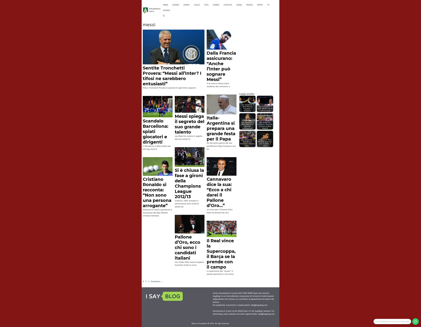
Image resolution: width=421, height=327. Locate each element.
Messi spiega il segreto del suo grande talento (189, 124)
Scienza (166, 10)
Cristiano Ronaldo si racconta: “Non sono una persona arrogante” (157, 192)
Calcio (197, 5)
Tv (268, 5)
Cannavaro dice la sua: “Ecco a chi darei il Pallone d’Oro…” (219, 192)
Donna (216, 5)
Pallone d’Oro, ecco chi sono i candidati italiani (187, 247)
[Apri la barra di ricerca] (164, 16)
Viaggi (239, 5)
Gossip (187, 5)
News (165, 5)
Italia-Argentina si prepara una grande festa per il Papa (221, 128)
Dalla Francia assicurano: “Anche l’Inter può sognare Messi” (221, 66)
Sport (260, 5)
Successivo (157, 281)
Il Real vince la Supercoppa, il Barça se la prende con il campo (221, 254)
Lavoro (175, 5)
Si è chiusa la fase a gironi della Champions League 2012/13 (189, 183)
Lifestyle (228, 5)
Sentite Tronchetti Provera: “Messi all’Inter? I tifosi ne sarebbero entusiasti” (172, 75)
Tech (206, 5)
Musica (249, 5)
